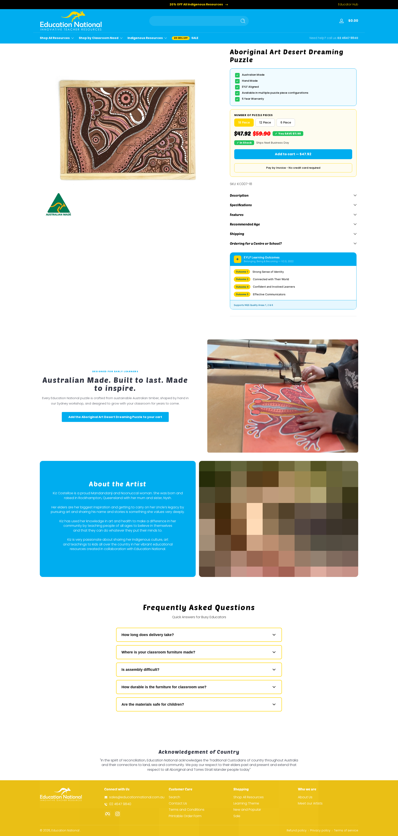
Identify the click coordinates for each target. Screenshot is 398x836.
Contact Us (178, 803)
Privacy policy (320, 830)
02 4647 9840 (347, 38)
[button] (352, 21)
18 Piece (244, 122)
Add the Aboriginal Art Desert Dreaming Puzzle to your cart (115, 417)
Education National (65, 830)
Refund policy (297, 830)
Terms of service (346, 830)
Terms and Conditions (186, 810)
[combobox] (192, 21)
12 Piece (265, 122)
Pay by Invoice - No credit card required (293, 168)
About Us (305, 797)
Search (174, 797)
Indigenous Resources (145, 38)
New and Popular (247, 810)
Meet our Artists (310, 803)
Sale (236, 816)
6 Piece (285, 122)
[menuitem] (199, 797)
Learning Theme (246, 803)
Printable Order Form (185, 816)
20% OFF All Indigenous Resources (196, 4)
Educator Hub (348, 4)
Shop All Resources (55, 38)
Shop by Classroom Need (98, 38)
